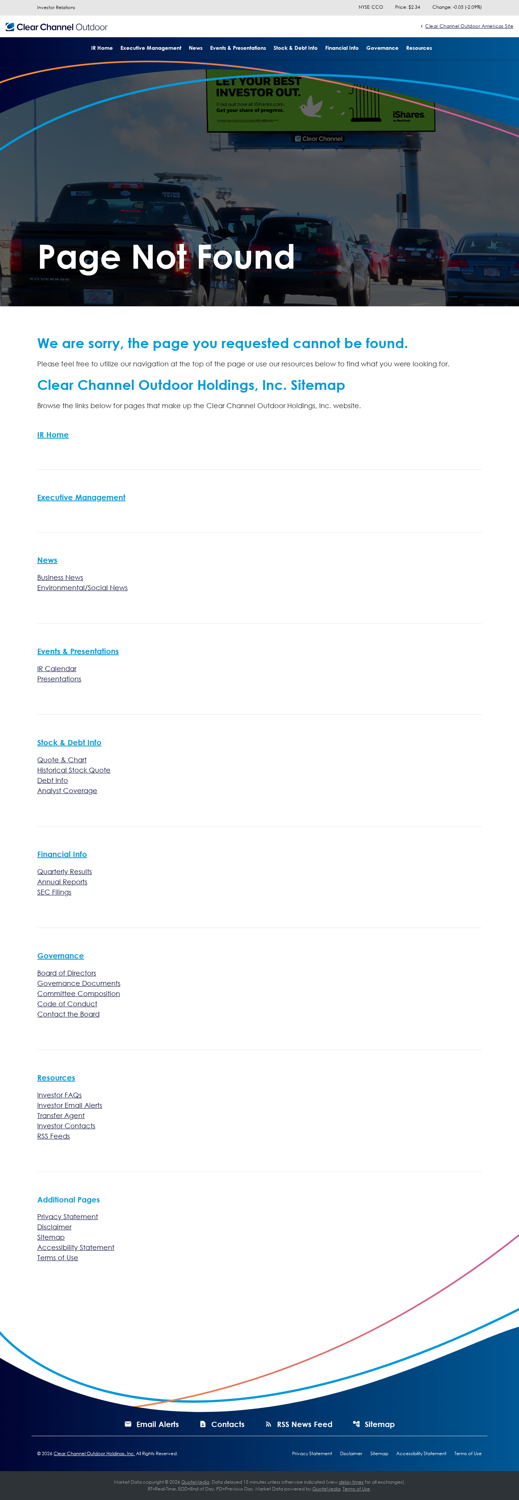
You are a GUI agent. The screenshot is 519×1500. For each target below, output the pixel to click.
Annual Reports (62, 882)
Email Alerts (157, 1424)
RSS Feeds (53, 1136)
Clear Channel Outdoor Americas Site (469, 26)
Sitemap (51, 1237)
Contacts (228, 1424)
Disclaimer (54, 1227)
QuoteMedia (195, 1482)
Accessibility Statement (75, 1247)
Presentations (59, 679)
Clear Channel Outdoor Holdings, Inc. (94, 1453)
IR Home (102, 47)
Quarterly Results (64, 871)
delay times (351, 1482)
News (196, 47)
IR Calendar (56, 668)
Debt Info (52, 780)
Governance (382, 47)
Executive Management (150, 47)
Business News (60, 577)
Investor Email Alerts (69, 1105)
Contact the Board (68, 1014)
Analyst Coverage (67, 790)
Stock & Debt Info (296, 47)
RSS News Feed (304, 1424)
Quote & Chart (62, 760)
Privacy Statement (67, 1216)
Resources (419, 47)
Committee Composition (78, 993)
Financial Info (342, 47)
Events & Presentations (238, 47)
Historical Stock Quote (74, 770)
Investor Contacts (66, 1125)
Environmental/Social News (82, 587)
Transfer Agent (61, 1115)
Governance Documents (78, 983)
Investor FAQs (59, 1095)
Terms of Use (57, 1257)
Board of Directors (66, 973)
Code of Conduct (67, 1003)
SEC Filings (54, 892)
